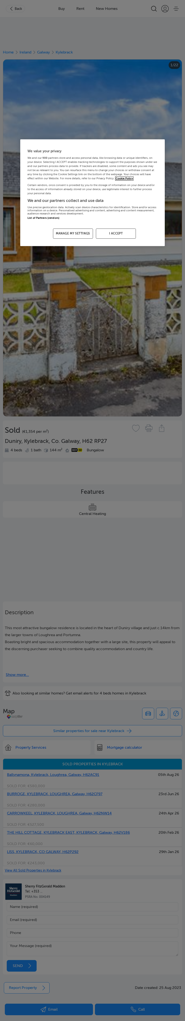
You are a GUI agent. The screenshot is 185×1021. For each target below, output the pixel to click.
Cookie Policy (124, 178)
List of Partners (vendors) (43, 218)
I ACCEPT (116, 233)
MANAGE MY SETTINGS (73, 233)
